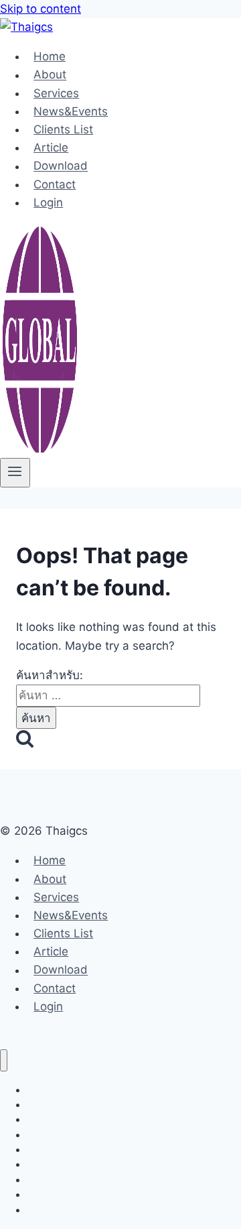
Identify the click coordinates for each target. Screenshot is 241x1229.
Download (60, 166)
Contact (54, 184)
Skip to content (40, 8)
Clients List (63, 129)
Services (56, 93)
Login (48, 202)
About (49, 75)
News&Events (70, 111)
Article (50, 147)
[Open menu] (15, 472)
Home (49, 56)
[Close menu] (3, 1060)
